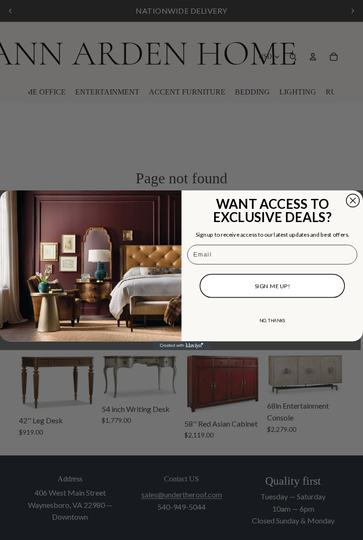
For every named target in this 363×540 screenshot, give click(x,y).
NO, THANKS (272, 320)
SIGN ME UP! (272, 285)
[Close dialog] (353, 200)
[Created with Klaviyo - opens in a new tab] (182, 345)
